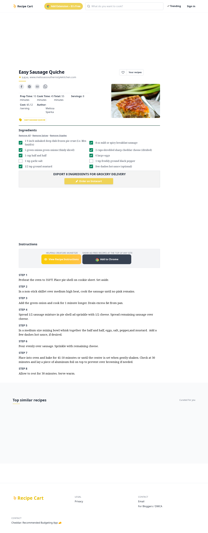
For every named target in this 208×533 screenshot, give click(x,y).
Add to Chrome (109, 259)
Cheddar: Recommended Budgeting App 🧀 (36, 522)
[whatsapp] (45, 86)
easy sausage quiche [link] (34, 120)
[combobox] (124, 6)
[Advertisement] (102, 38)
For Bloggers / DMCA (150, 506)
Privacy (79, 501)
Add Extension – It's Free (65, 6)
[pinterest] (29, 86)
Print (153, 72)
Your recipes (135, 72)
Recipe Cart (31, 498)
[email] (37, 86)
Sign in (191, 6)
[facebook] (21, 86)
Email (141, 501)
